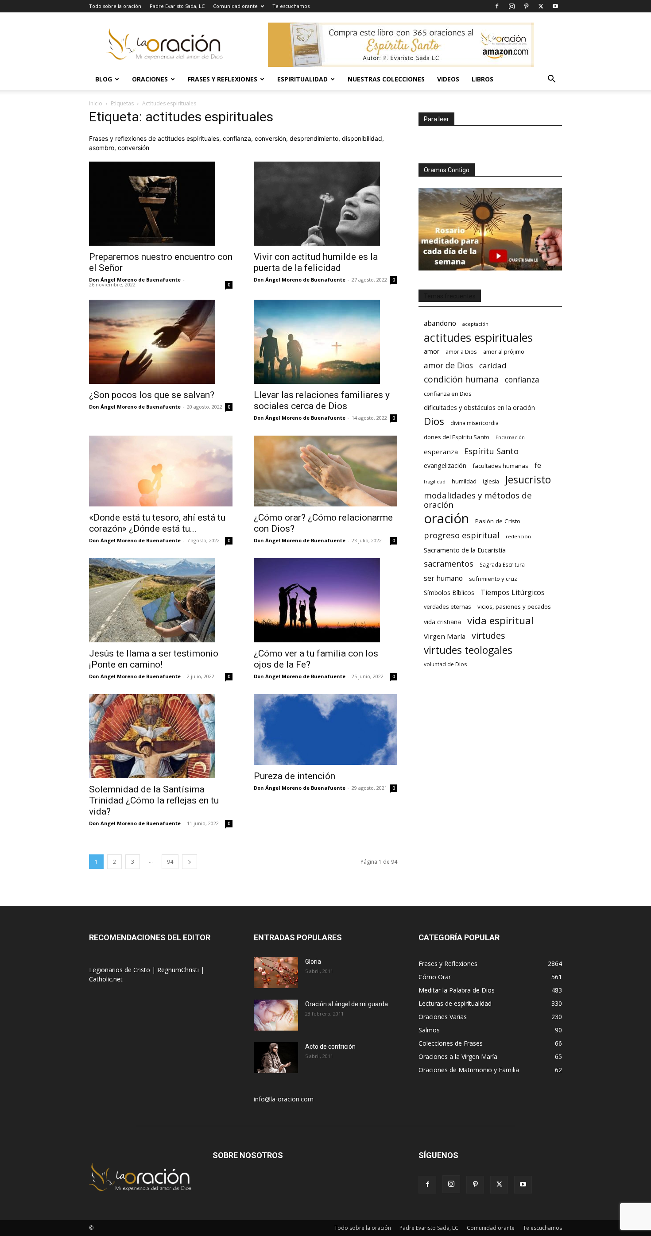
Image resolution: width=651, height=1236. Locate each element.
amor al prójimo (503, 351)
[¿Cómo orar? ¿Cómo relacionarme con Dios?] (325, 471)
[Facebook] (497, 6)
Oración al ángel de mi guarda (346, 1004)
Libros (482, 79)
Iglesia (491, 481)
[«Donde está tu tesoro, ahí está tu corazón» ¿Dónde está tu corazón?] (160, 471)
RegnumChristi (179, 970)
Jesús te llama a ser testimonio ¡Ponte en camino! (153, 659)
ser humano (443, 578)
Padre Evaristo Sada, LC (177, 6)
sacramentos (448, 563)
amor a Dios (461, 351)
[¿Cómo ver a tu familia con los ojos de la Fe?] (325, 600)
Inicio (95, 103)
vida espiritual (500, 620)
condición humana (461, 379)
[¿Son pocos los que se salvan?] (160, 342)
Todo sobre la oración (115, 6)
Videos (448, 79)
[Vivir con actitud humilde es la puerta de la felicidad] (325, 204)
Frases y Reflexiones (222, 79)
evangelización (445, 465)
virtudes (488, 635)
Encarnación (510, 437)
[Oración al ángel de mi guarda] (276, 1015)
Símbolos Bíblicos (449, 592)
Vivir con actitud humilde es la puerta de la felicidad (316, 262)
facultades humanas (500, 466)
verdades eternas (447, 606)
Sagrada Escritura (502, 564)
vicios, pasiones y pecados (514, 606)
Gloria (313, 961)
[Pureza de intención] (325, 729)
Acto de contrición (330, 1046)
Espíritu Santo (491, 451)
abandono (440, 323)
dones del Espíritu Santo (456, 437)
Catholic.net (106, 979)
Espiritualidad (302, 79)
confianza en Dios (448, 394)
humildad (464, 481)
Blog (103, 79)
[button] (551, 80)
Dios (434, 421)
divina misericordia (474, 423)
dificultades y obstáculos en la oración (479, 407)
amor (431, 351)
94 (170, 861)
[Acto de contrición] (276, 1057)
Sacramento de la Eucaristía (465, 549)
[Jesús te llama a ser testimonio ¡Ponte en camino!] (160, 600)
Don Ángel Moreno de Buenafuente (135, 279)
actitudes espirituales (478, 337)
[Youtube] (555, 6)
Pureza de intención (294, 776)
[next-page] (189, 861)
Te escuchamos (291, 6)
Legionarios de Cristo (120, 970)
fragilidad (435, 482)
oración (446, 518)
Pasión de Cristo (497, 521)
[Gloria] (276, 972)
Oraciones (150, 79)
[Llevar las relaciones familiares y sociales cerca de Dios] (325, 342)
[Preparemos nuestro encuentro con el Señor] (160, 204)
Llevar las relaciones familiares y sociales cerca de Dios (322, 400)
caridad (493, 365)
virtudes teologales (468, 650)
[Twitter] (540, 6)
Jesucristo (528, 479)
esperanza (441, 451)
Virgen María (444, 636)
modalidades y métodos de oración (478, 500)
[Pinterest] (526, 6)
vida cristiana (442, 622)
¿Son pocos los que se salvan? (151, 395)
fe (538, 465)
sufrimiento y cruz (493, 579)
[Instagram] (511, 6)
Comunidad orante (235, 6)
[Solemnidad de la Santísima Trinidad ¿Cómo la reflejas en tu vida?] (160, 736)
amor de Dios (448, 365)
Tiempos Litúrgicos (512, 592)
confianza (522, 379)
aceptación (475, 324)
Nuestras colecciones (386, 79)
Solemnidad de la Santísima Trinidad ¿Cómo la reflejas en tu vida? (154, 800)
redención (518, 536)
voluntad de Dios (445, 664)
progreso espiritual (462, 535)
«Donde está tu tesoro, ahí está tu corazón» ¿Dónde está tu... (157, 523)
